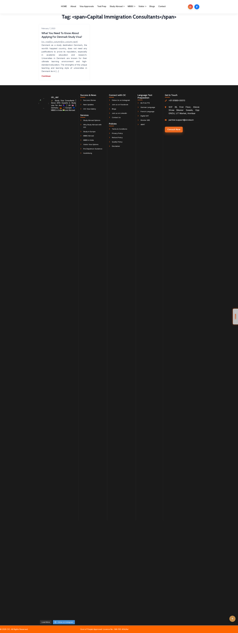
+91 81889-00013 (177, 100)
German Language (148, 107)
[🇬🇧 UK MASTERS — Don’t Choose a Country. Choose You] (57, 479)
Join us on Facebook (120, 105)
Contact (162, 6)
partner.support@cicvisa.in (181, 120)
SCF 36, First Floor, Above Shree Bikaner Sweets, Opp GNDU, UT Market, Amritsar (184, 110)
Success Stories (89, 100)
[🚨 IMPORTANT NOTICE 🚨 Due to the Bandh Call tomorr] (70, 177)
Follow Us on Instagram (121, 100)
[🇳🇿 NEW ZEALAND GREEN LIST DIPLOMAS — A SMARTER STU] (57, 241)
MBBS (130, 6)
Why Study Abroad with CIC (92, 126)
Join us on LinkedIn (119, 113)
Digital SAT (145, 116)
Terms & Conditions (119, 129)
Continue (46, 76)
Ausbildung (87, 153)
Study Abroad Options (91, 120)
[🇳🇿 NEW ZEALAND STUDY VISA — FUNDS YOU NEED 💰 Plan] (44, 494)
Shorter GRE (145, 120)
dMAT (143, 124)
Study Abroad (116, 6)
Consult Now (173, 129)
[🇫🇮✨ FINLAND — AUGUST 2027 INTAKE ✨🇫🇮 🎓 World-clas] (44, 193)
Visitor (141, 6)
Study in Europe (89, 132)
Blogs (152, 6)
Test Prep (101, 6)
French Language (147, 111)
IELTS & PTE (145, 103)
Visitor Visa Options (90, 144)
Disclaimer (116, 146)
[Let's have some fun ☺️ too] (70, 375)
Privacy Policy (117, 133)
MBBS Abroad (88, 136)
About (73, 6)
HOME (64, 6)
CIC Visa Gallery (89, 109)
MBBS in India (88, 140)
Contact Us (116, 117)
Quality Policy (117, 142)
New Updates (88, 105)
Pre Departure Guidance (92, 149)
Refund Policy (117, 137)
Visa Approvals (87, 6)
